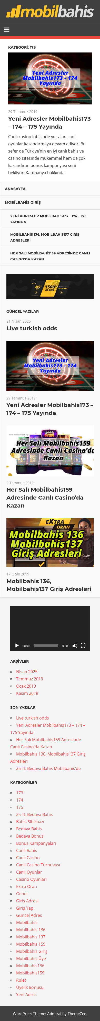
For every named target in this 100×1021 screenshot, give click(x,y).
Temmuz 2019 (29, 679)
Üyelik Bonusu (30, 987)
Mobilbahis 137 (30, 937)
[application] (50, 628)
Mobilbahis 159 (30, 944)
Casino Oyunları (31, 879)
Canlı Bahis (26, 850)
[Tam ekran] (83, 645)
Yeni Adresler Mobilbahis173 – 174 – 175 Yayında (48, 219)
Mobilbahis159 (30, 973)
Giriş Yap (24, 908)
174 (19, 800)
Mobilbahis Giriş (23, 202)
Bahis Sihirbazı (30, 821)
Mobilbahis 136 (30, 930)
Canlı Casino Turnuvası (38, 865)
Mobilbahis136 (30, 966)
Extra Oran (26, 886)
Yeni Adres (26, 994)
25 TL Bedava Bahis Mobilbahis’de (48, 768)
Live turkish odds (31, 328)
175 (19, 807)
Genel (21, 893)
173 (19, 793)
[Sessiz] (74, 645)
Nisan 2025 (26, 671)
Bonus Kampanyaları (36, 843)
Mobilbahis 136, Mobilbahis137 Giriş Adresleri (44, 237)
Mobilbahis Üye (31, 958)
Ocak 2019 (26, 686)
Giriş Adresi (27, 901)
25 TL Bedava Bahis (34, 814)
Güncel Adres (29, 915)
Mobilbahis (26, 922)
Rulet (21, 980)
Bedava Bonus (30, 836)
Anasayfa (15, 189)
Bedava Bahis (29, 829)
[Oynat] (16, 645)
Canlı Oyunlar (29, 872)
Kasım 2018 (27, 693)
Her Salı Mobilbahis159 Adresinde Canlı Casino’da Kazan (50, 256)
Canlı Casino (28, 857)
